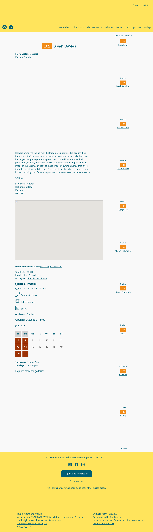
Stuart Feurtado (123, 292)
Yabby (123, 415)
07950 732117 (24, 526)
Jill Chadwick (123, 168)
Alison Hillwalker (123, 250)
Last (123, 333)
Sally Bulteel (123, 127)
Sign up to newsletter (76, 473)
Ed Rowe (123, 374)
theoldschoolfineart (37, 278)
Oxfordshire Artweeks (103, 523)
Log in (145, 4)
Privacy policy (76, 481)
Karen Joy (123, 209)
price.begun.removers (51, 266)
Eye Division (116, 517)
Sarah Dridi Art (123, 86)
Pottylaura (123, 45)
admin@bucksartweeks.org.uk (75, 457)
